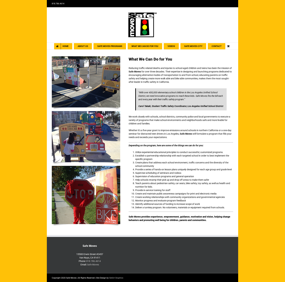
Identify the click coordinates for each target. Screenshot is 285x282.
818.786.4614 (93, 261)
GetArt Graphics (116, 278)
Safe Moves (93, 264)
